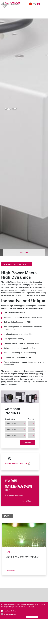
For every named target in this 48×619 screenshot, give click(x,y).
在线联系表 (26, 501)
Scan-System (10, 419)
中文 (35, 4)
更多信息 (31, 607)
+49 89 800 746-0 (16, 495)
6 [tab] (28, 580)
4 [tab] (24, 580)
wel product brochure (16, 463)
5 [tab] (26, 580)
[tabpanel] (24, 549)
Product (31, 419)
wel (24, 252)
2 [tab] (19, 580)
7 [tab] (31, 580)
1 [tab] (17, 580)
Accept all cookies (32, 616)
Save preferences (7, 618)
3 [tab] (22, 580)
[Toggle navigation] (43, 4)
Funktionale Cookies (10, 614)
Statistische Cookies (10, 611)
